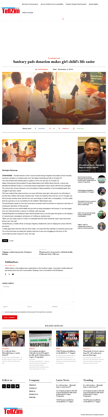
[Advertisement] (54, 36)
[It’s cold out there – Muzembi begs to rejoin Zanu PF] (92, 155)
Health (32, 348)
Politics (5, 348)
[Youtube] (13, 274)
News (58, 348)
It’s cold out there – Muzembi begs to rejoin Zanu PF (91, 166)
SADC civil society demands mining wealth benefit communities (86, 214)
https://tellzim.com (10, 265)
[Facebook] (5, 274)
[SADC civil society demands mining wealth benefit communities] (101, 215)
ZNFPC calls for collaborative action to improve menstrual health (86, 226)
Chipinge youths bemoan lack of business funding (17, 253)
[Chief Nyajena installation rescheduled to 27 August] (101, 191)
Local (11, 241)
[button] (63, 19)
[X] (9, 274)
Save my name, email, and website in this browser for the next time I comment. (28, 312)
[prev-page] (98, 140)
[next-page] (102, 140)
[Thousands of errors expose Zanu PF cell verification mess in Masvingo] (101, 203)
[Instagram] (8, 386)
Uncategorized (54, 58)
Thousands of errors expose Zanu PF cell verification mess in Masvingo (87, 202)
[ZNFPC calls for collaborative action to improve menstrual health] (101, 226)
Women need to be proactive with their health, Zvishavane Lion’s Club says (56, 253)
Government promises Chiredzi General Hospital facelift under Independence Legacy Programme (87, 179)
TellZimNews (43, 69)
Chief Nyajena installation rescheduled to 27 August (86, 191)
